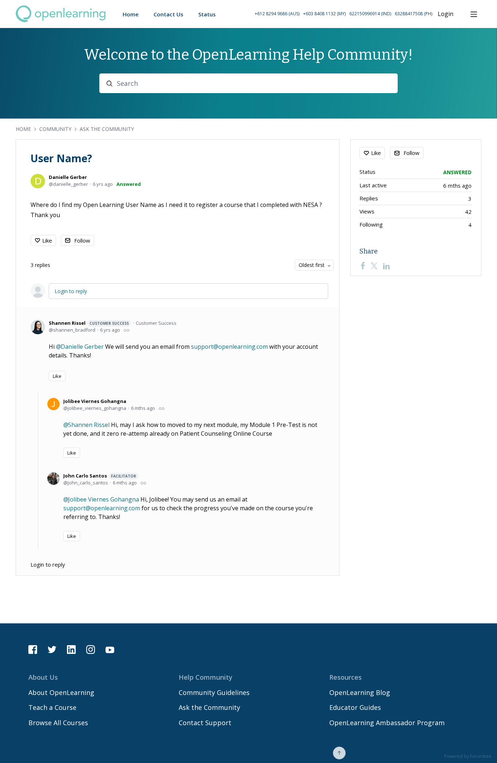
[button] (343, 14)
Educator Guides (355, 707)
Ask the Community (107, 129)
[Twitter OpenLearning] (52, 649)
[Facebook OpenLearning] (32, 649)
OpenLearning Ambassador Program (387, 722)
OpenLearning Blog (359, 692)
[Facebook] (362, 265)
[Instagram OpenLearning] (90, 649)
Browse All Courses (58, 722)
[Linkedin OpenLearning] (71, 649)
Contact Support (205, 722)
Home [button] (131, 14)
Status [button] (207, 14)
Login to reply (71, 291)
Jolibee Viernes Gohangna (94, 401)
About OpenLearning (61, 692)
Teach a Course (52, 707)
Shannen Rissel (89, 323)
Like (47, 240)
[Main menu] (473, 14)
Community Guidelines (214, 692)
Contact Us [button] (168, 14)
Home (23, 129)
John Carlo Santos (99, 475)
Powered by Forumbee (468, 756)
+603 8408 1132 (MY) (324, 14)
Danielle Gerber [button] (82, 347)
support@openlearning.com (229, 347)
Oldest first (312, 264)
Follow (82, 240)
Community (55, 129)
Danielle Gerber (68, 177)
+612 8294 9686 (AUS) (277, 14)
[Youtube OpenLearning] (110, 649)
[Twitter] (374, 265)
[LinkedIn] (386, 265)
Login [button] (445, 14)
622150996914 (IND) (370, 14)
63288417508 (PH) (413, 14)
